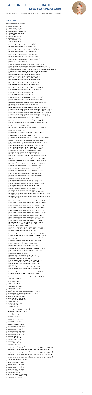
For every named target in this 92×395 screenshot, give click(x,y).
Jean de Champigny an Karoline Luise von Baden (20, 186)
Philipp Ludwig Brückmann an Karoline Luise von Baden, (25, 158)
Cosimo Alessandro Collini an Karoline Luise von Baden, (25, 200)
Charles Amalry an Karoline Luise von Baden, (23, 72)
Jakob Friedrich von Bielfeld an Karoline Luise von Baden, (26, 124)
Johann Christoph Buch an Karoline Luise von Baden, (24, 145)
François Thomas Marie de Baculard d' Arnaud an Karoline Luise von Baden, (29, 67)
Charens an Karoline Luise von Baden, (21, 255)
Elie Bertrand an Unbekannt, (18, 125)
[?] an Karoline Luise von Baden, (19, 134)
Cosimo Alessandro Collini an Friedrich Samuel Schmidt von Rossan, (29, 204)
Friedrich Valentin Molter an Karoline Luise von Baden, (24, 240)
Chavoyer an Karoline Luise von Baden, (21, 243)
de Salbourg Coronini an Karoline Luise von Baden (20, 230)
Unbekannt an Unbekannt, (18, 130)
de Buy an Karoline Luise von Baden (17, 176)
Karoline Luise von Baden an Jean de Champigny (20, 190)
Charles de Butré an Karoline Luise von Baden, (24, 165)
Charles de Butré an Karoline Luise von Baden (19, 172)
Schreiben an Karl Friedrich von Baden (18, 253)
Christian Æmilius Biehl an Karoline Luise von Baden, (24, 129)
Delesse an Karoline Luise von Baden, (21, 245)
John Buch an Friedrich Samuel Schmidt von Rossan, (26, 155)
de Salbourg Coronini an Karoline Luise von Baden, (24, 227)
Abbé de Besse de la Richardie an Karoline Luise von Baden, (26, 127)
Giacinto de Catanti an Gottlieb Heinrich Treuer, (23, 223)
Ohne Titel (11, 162)
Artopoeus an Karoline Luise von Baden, (21, 43)
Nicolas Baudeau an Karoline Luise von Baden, (23, 117)
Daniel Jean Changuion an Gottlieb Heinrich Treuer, (25, 248)
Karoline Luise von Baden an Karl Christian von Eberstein (22, 104)
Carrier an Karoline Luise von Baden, (22, 273)
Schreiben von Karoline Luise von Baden (18, 258)
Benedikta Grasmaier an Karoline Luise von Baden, (25, 140)
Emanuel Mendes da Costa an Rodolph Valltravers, (24, 222)
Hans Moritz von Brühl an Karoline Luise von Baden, (25, 119)
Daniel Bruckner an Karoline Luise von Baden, (24, 150)
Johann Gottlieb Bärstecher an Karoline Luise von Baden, (26, 142)
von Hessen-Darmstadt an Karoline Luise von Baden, (24, 237)
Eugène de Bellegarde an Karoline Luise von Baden (20, 105)
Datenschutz (77, 392)
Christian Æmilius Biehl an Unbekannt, (21, 135)
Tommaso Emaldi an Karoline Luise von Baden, (24, 232)
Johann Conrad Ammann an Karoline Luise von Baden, (26, 62)
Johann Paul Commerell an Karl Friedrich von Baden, (25, 250)
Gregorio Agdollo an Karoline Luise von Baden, (23, 74)
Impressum (83, 392)
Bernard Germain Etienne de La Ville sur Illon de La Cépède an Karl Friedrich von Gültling (29, 199)
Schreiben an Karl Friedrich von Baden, (22, 138)
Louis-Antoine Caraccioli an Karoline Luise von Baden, (26, 235)
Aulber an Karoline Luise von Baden (17, 61)
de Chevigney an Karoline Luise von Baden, (23, 251)
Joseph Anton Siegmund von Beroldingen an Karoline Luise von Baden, (29, 109)
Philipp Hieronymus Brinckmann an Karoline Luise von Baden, (26, 102)
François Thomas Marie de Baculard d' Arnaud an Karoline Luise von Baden (26, 71)
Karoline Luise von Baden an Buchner (17, 143)
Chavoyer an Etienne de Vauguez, (19, 242)
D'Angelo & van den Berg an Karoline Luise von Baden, (25, 163)
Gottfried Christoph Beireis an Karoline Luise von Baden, (26, 122)
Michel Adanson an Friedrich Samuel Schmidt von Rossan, (26, 66)
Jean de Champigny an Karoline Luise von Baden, (25, 180)
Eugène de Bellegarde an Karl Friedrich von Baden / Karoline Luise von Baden (27, 107)
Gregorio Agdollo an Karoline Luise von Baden (19, 86)
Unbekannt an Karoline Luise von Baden (18, 91)
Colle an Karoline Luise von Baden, (21, 275)
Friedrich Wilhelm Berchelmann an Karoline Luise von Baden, (27, 137)
